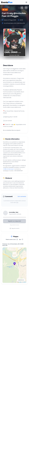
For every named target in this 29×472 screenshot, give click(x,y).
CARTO (24, 282)
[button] (14, 263)
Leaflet (19, 282)
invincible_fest (13, 212)
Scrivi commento (22, 196)
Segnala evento (15, 228)
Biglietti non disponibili (14, 221)
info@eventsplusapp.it (8, 169)
